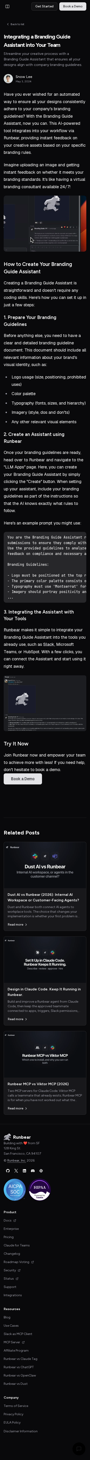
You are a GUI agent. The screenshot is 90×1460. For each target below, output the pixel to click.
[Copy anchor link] (84, 268)
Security (10, 1270)
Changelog (12, 1254)
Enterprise (11, 1229)
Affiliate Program (16, 1351)
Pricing (9, 1237)
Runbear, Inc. (16, 1160)
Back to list (17, 24)
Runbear (12, 629)
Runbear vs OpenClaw (20, 1375)
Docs (8, 1220)
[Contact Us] (78, 1448)
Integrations (13, 1295)
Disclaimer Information (21, 1431)
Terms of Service (16, 1406)
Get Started (44, 6)
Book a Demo (73, 6)
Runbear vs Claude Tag (20, 1359)
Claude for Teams (17, 1245)
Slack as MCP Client (18, 1334)
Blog (7, 1317)
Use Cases (11, 1326)
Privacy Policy (13, 1414)
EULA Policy (12, 1422)
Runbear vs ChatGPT (19, 1367)
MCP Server (12, 1342)
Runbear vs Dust (16, 1384)
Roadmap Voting (16, 1262)
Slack (48, 644)
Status (9, 1279)
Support (10, 1287)
